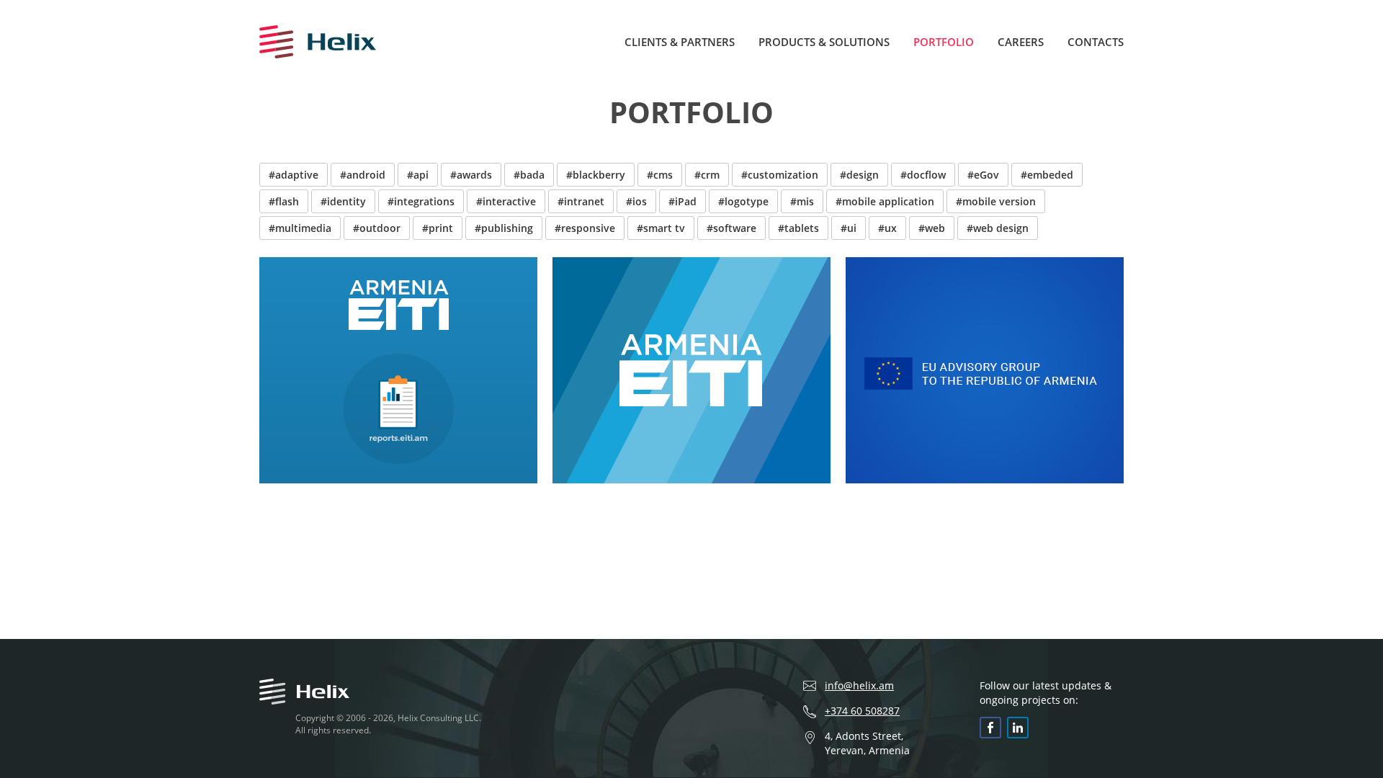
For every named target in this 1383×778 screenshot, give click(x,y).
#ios (636, 201)
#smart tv (661, 228)
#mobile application (885, 201)
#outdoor (376, 228)
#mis (802, 201)
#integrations (421, 201)
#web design (998, 228)
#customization (779, 175)
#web (931, 228)
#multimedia (300, 228)
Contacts (1096, 42)
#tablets (798, 228)
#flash (284, 201)
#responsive (585, 228)
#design (859, 175)
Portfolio (943, 42)
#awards (471, 175)
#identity (343, 201)
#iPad (682, 201)
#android (362, 175)
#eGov (983, 175)
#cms (660, 175)
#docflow (923, 175)
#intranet (581, 201)
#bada (529, 175)
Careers (1021, 42)
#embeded (1047, 175)
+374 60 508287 (862, 710)
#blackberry (595, 175)
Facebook (990, 727)
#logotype (743, 201)
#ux (887, 228)
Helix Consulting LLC (317, 41)
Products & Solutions (824, 42)
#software (731, 228)
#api (418, 175)
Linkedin (1018, 727)
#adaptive (293, 175)
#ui (848, 228)
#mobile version (996, 201)
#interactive (506, 201)
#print (437, 228)
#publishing (504, 228)
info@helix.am (859, 685)
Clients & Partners (680, 42)
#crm (707, 175)
